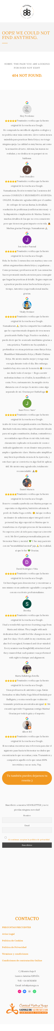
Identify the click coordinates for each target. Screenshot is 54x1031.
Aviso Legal (8, 934)
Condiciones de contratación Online (22, 960)
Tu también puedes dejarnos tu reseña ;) (27, 778)
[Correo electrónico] (29, 991)
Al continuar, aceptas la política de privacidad (28, 839)
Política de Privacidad (14, 947)
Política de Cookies (12, 940)
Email (27, 825)
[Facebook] (24, 991)
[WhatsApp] (34, 991)
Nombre (27, 815)
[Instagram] (19, 991)
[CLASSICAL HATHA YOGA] (27, 11)
